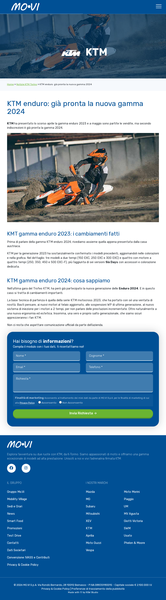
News (11, 513)
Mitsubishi (93, 513)
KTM (89, 528)
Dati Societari (16, 550)
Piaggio (129, 499)
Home (10, 84)
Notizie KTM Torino (26, 84)
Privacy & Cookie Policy (22, 565)
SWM (127, 528)
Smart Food (15, 521)
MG (88, 499)
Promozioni (14, 528)
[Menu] (159, 7)
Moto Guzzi (93, 543)
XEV (88, 521)
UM (126, 506)
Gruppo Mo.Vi (15, 492)
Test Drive (14, 535)
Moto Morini (132, 492)
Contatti (13, 543)
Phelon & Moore (134, 543)
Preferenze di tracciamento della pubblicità (98, 588)
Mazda (90, 492)
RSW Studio (92, 592)
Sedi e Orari (14, 506)
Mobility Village (17, 499)
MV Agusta (131, 513)
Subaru (90, 506)
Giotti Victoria (133, 521)
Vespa (90, 550)
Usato (128, 535)
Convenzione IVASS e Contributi (28, 557)
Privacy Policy (27, 403)
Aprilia (90, 535)
